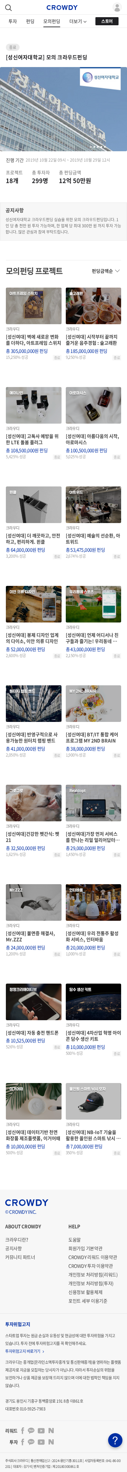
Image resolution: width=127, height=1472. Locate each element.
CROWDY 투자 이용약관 (90, 1265)
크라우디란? (16, 1239)
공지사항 (13, 1248)
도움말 (74, 1239)
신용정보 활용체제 (85, 1292)
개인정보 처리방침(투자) (91, 1283)
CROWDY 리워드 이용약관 (92, 1257)
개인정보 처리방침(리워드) (93, 1274)
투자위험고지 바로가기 (23, 1351)
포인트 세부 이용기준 (87, 1300)
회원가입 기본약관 (85, 1248)
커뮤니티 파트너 (20, 1257)
